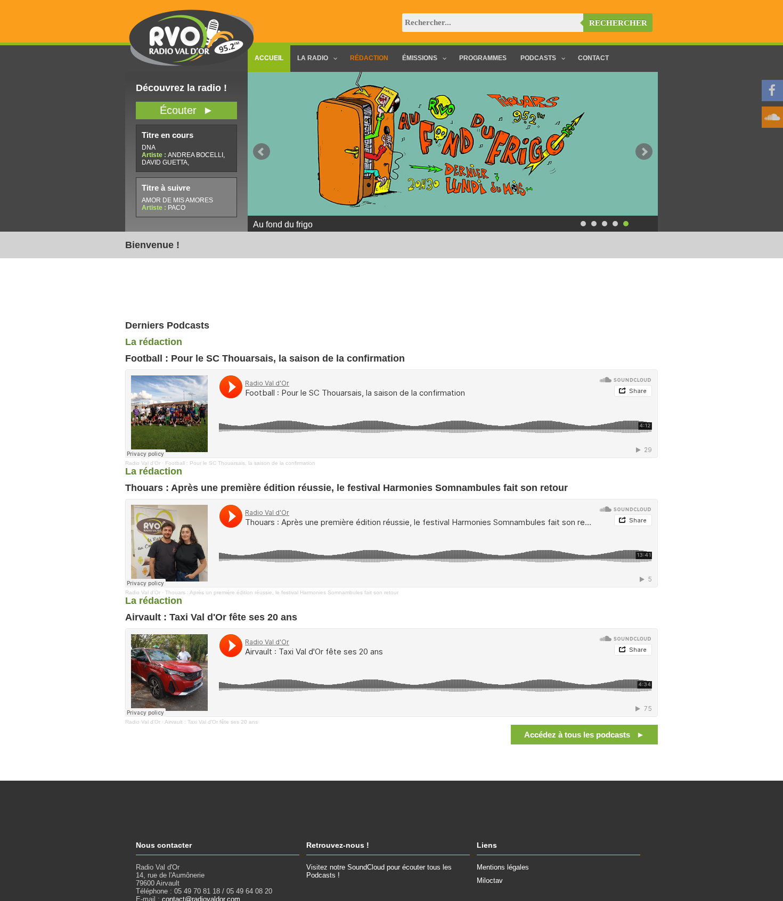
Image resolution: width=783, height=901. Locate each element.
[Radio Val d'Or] (191, 63)
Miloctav (490, 880)
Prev (261, 151)
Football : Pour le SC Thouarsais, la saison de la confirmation (240, 463)
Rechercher (618, 23)
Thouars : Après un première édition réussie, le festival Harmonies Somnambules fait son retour (281, 592)
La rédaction (153, 342)
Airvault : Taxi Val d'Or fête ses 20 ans (211, 722)
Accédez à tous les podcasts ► (584, 734)
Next (643, 151)
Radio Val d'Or (142, 463)
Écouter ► (187, 110)
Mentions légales (503, 867)
